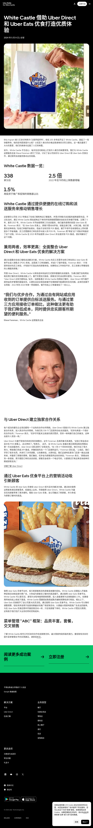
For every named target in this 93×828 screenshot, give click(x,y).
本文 (39, 637)
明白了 (85, 822)
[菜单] (89, 4)
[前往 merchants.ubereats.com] (9, 3)
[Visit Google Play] (12, 799)
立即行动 (82, 4)
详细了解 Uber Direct (13, 466)
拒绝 (76, 822)
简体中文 (10, 785)
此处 (85, 812)
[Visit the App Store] (28, 799)
